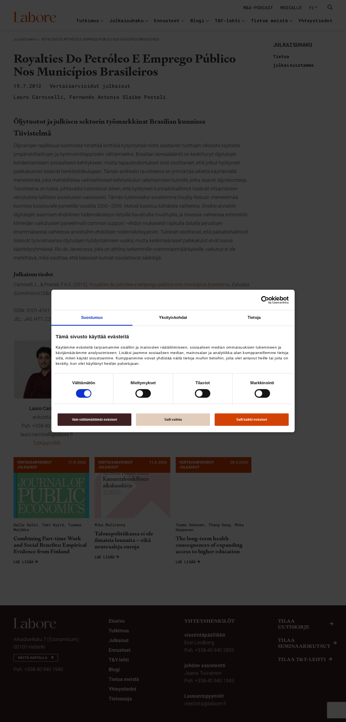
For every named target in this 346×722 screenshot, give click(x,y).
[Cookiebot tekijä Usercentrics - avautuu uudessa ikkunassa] (265, 300)
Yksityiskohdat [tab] (173, 317)
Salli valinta (173, 419)
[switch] (143, 393)
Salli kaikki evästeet (251, 419)
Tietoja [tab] (254, 317)
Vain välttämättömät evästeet (94, 419)
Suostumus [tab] (92, 317)
